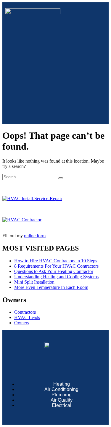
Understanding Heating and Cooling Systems (56, 276)
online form (35, 235)
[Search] (60, 178)
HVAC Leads (27, 317)
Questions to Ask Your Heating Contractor (53, 271)
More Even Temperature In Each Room (51, 287)
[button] (55, 112)
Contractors (25, 312)
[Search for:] (30, 176)
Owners (21, 322)
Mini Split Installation (34, 281)
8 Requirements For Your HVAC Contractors (56, 266)
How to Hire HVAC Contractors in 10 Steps (55, 260)
